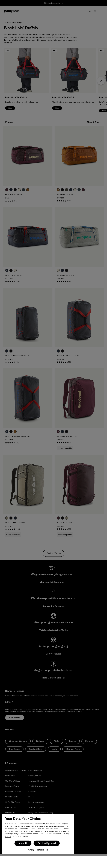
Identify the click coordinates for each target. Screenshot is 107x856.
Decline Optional (46, 843)
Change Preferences (38, 850)
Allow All (23, 843)
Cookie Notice (52, 833)
